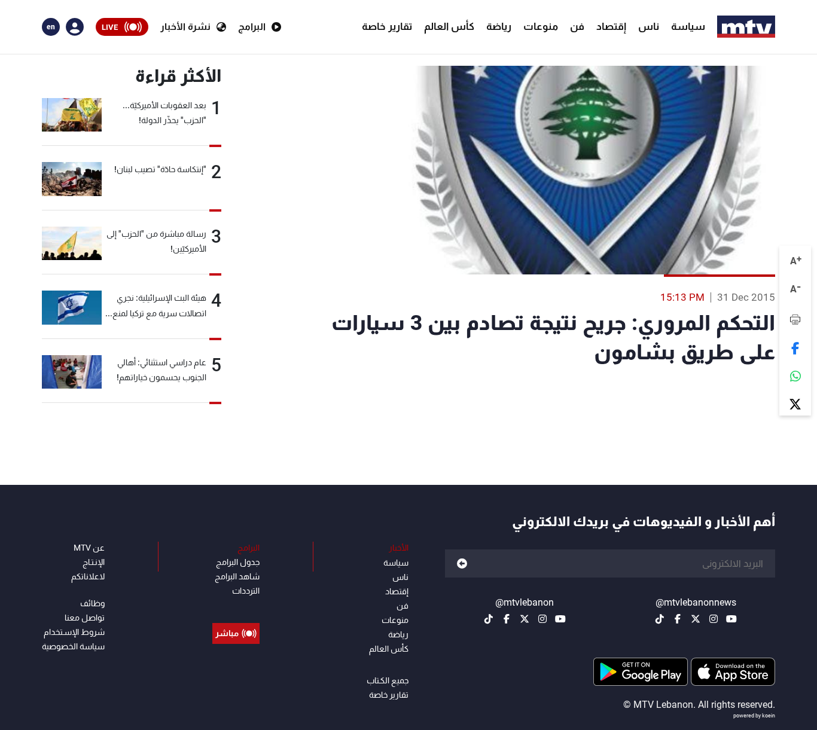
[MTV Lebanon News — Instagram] (714, 619)
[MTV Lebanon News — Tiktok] (660, 619)
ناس (648, 26)
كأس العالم (449, 26)
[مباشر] (236, 606)
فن (577, 26)
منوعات (540, 26)
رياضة (498, 26)
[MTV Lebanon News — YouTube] (731, 619)
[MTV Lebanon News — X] (696, 619)
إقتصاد (611, 26)
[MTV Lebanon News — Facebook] (678, 619)
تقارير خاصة (387, 26)
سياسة (688, 26)
